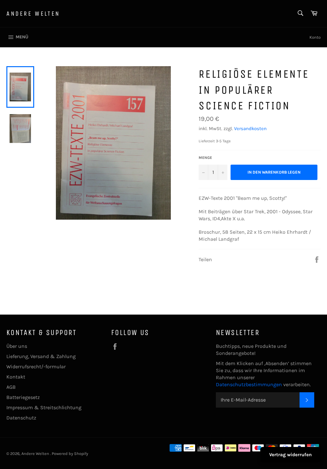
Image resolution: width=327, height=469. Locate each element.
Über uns (16, 346)
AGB (11, 387)
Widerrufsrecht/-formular (36, 366)
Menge (205, 157)
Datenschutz (21, 418)
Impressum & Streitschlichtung (43, 407)
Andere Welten (33, 13)
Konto (315, 37)
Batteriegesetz (23, 397)
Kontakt (15, 377)
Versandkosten (250, 128)
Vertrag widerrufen (290, 454)
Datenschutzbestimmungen (249, 384)
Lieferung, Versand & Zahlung (41, 356)
